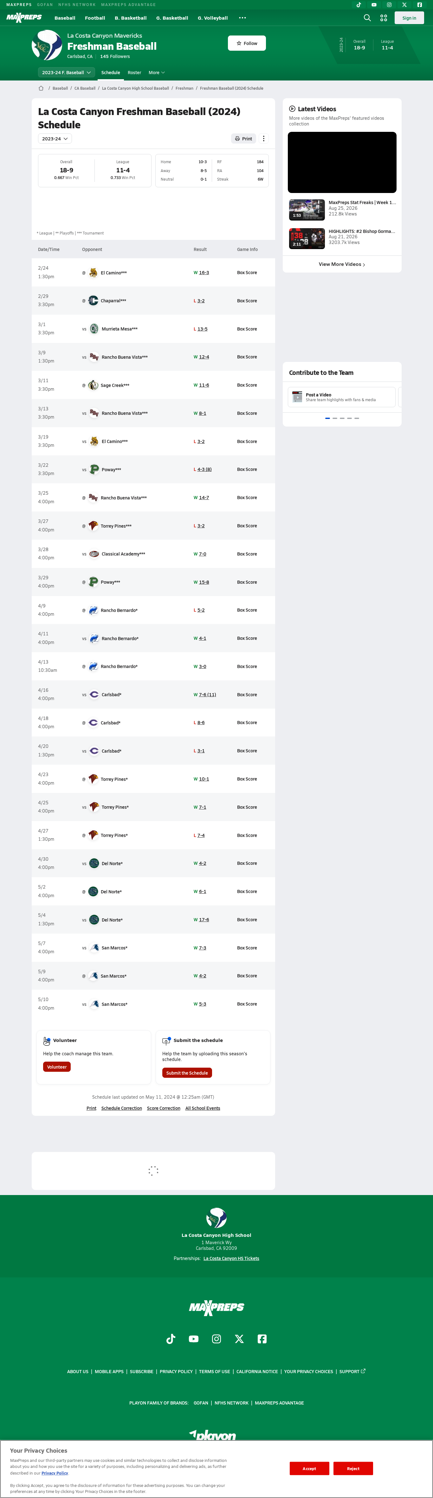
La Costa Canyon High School (216, 1234)
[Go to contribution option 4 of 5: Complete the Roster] (349, 418)
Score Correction (163, 1108)
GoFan (45, 4)
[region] (216, 1469)
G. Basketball (172, 17)
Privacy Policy (176, 1371)
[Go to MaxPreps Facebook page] (262, 1339)
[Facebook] (420, 4)
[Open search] (367, 18)
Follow (250, 43)
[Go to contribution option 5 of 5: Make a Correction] (356, 418)
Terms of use (214, 1371)
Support (349, 1371)
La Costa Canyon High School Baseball (135, 88)
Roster (134, 72)
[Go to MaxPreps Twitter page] (239, 1339)
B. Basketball (131, 17)
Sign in (409, 18)
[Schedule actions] (264, 138)
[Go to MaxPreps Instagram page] (216, 1339)
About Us (77, 1371)
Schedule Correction (121, 1108)
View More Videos (340, 263)
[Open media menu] (384, 18)
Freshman (184, 88)
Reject (353, 1468)
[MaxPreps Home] (24, 18)
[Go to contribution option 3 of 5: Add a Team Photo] (342, 418)
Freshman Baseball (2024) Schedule (231, 88)
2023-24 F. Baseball (63, 72)
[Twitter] (404, 4)
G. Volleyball (213, 17)
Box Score (247, 272)
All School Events (202, 1108)
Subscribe (141, 1371)
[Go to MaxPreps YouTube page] (194, 1339)
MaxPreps (19, 4)
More (154, 72)
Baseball (65, 17)
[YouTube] (374, 4)
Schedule (110, 72)
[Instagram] (389, 4)
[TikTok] (359, 4)
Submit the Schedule (187, 1073)
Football (95, 17)
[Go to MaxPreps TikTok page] (171, 1339)
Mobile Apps (109, 1371)
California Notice (257, 1371)
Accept (309, 1468)
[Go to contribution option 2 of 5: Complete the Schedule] (335, 418)
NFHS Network (77, 4)
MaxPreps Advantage (128, 4)
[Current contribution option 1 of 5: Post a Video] (327, 418)
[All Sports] (242, 18)
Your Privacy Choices (308, 1371)
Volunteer (57, 1067)
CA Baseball (84, 88)
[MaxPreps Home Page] (41, 88)
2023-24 (51, 138)
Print (247, 138)
